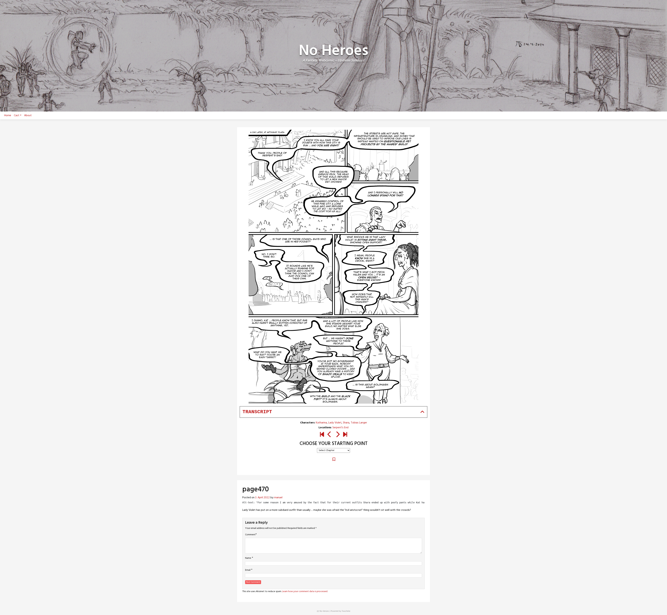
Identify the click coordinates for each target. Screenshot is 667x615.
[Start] (322, 435)
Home (7, 115)
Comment (250, 534)
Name (248, 558)
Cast (16, 115)
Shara (346, 422)
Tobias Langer (359, 422)
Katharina (321, 422)
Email (247, 570)
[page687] (345, 435)
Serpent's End (340, 427)
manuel (278, 497)
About (28, 115)
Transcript (257, 412)
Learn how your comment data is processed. (305, 591)
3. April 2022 (262, 497)
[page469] (329, 435)
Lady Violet (334, 422)
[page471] (338, 435)
